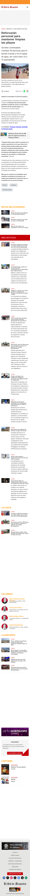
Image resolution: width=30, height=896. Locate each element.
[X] (7, 877)
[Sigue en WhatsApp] (24, 91)
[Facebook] (4, 877)
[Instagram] (11, 877)
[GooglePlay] (26, 877)
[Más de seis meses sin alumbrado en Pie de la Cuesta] (5, 225)
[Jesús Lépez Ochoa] (4, 609)
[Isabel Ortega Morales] (4, 626)
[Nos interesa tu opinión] (15, 846)
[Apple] (22, 877)
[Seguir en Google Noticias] (27, 91)
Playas (5, 185)
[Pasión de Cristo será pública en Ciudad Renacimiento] (5, 212)
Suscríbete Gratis (14, 753)
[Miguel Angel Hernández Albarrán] (4, 600)
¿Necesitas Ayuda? (15, 873)
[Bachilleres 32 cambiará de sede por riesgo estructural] (5, 439)
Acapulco (13, 185)
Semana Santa (7, 189)
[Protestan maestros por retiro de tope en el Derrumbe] (5, 219)
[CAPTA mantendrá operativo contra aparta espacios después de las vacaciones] (5, 327)
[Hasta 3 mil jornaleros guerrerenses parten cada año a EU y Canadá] (5, 465)
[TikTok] (15, 877)
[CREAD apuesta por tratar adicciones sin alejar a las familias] (5, 660)
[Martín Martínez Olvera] (4, 618)
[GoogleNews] (18, 877)
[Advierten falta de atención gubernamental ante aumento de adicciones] (5, 668)
